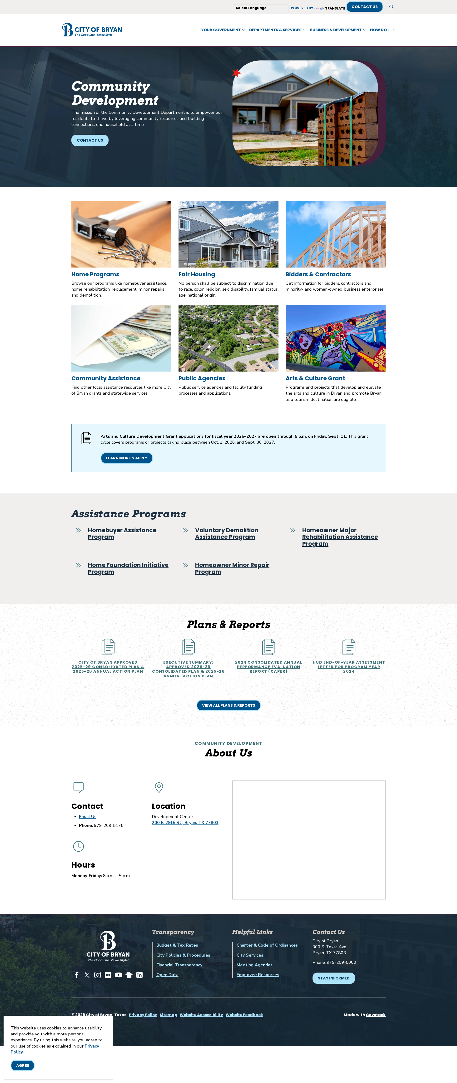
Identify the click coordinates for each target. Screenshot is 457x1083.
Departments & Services (275, 30)
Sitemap (168, 1015)
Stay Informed (334, 978)
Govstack (376, 1015)
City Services (250, 955)
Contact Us (365, 7)
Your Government (221, 30)
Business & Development (336, 30)
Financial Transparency (179, 965)
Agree (22, 1065)
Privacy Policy (143, 1015)
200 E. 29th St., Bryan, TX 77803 (185, 822)
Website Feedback (244, 1015)
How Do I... (381, 30)
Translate (335, 8)
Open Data (167, 975)
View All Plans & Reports (228, 705)
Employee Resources (258, 975)
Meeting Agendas (255, 965)
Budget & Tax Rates (177, 945)
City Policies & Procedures (183, 955)
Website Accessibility (201, 1015)
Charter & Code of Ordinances (267, 945)
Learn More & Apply (126, 458)
